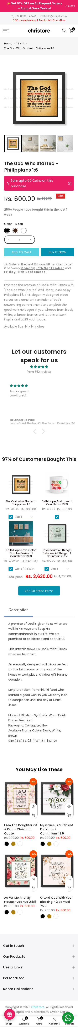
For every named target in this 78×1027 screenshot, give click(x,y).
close (71, 6)
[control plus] (31, 240)
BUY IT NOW (57, 252)
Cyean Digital (59, 1012)
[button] (13, 143)
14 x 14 (20, 43)
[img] (39, 366)
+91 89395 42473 (26, 16)
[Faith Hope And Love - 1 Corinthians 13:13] (57, 486)
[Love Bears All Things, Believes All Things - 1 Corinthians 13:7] (57, 535)
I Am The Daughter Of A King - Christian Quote (20, 829)
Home (8, 43)
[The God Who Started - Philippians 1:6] (21, 486)
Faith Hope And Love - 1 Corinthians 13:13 (57, 503)
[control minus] (8, 240)
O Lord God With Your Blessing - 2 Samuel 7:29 (56, 902)
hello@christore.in (55, 16)
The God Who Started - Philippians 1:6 (29, 48)
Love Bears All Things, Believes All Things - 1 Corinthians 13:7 (57, 553)
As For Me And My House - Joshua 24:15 (20, 900)
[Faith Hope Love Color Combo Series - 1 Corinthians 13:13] (21, 535)
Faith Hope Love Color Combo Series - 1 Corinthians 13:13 (21, 553)
